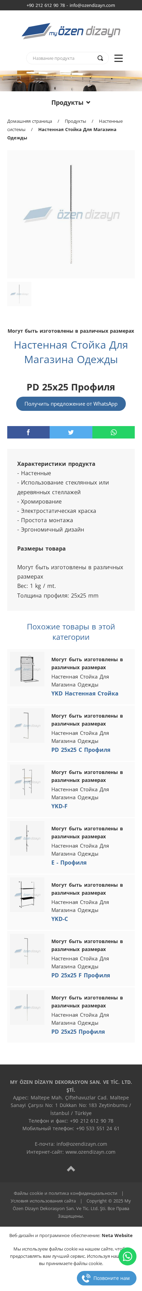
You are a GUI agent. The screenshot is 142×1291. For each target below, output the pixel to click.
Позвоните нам (111, 1278)
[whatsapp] (113, 432)
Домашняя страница (29, 121)
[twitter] (71, 432)
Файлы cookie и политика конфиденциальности (65, 1193)
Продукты (67, 102)
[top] (71, 1168)
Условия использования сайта (43, 1201)
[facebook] (28, 432)
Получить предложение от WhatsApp (71, 403)
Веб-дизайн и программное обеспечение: (71, 1235)
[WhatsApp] (127, 1256)
